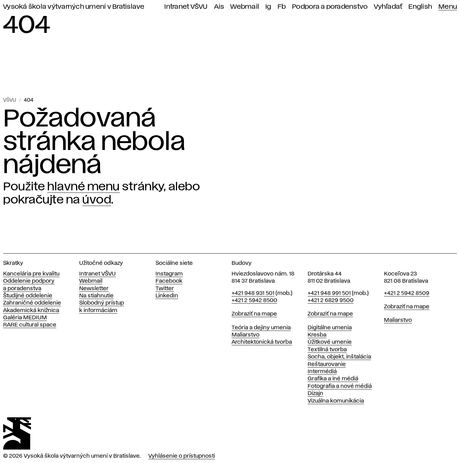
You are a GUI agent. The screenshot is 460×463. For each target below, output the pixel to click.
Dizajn (315, 393)
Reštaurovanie (327, 364)
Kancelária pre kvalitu (31, 273)
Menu (447, 7)
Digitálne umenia (330, 327)
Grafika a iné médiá (333, 378)
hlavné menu (83, 187)
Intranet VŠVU (185, 7)
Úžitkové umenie (330, 342)
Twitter (165, 288)
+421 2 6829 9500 (331, 300)
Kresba (317, 334)
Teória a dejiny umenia (261, 327)
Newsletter (94, 288)
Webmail (244, 7)
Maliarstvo (245, 334)
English (420, 7)
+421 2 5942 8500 (254, 300)
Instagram (169, 273)
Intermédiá (322, 371)
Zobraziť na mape (254, 313)
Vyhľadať (388, 7)
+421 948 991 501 (329, 293)
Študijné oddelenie (27, 295)
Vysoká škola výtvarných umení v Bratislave (74, 7)
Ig (268, 7)
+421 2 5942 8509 (406, 293)
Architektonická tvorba (262, 342)
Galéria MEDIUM (25, 317)
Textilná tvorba (327, 349)
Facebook (169, 281)
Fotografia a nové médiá (340, 386)
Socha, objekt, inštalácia (339, 356)
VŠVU (9, 100)
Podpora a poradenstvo (330, 7)
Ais (219, 7)
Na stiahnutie (96, 295)
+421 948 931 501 (253, 293)
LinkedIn (167, 295)
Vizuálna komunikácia (336, 401)
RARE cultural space (29, 324)
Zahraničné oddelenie (32, 303)
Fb (282, 7)
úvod (96, 200)
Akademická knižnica (31, 310)
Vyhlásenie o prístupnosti (181, 456)
